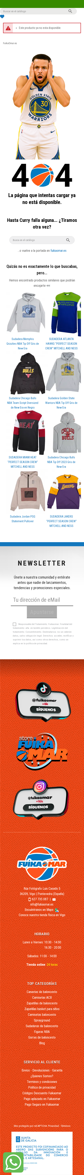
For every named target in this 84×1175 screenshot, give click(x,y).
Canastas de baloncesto (42, 992)
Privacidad (53, 1125)
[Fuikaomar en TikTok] (42, 702)
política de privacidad (36, 643)
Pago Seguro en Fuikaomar (42, 1104)
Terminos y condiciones (42, 1082)
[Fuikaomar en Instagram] (42, 799)
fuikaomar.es (58, 251)
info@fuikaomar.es (41, 904)
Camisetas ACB (42, 998)
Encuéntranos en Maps (39, 910)
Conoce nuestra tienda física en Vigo (42, 915)
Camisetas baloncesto (42, 1015)
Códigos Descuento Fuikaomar (41, 1093)
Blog (42, 1043)
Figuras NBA (42, 1032)
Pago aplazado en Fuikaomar (42, 1099)
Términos (65, 1125)
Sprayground (42, 1020)
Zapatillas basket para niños (42, 1009)
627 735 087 (40, 899)
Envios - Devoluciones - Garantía (42, 1070)
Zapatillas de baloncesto (42, 1003)
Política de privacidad (42, 1087)
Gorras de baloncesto (42, 1037)
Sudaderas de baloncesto (42, 1026)
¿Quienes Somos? (42, 1076)
